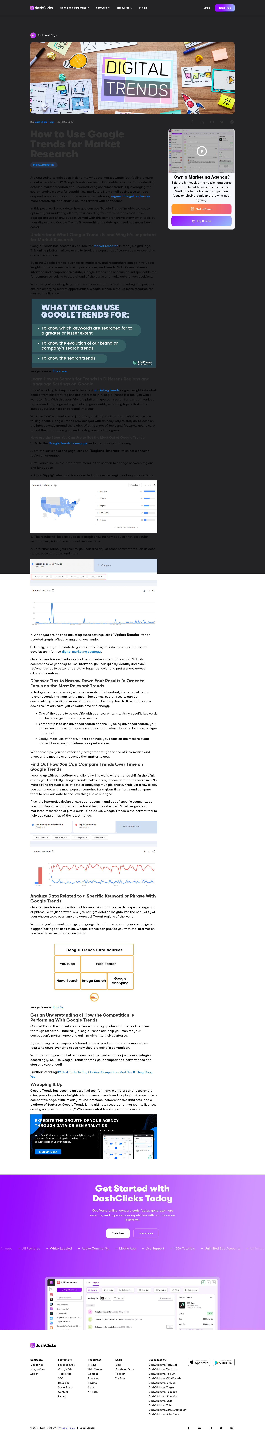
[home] (41, 8)
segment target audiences (130, 196)
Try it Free (225, 7)
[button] (74, 8)
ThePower (60, 371)
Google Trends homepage (68, 443)
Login (206, 7)
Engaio (58, 1007)
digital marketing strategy (81, 651)
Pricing (143, 7)
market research (106, 246)
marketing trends (106, 390)
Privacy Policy (66, 1427)
